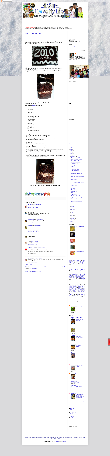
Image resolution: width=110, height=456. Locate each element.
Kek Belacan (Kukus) (74, 198)
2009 (71, 155)
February (73, 218)
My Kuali (72, 352)
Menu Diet (80, 288)
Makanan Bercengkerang (80, 285)
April (72, 215)
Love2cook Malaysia (31, 247)
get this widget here (72, 143)
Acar (70, 260)
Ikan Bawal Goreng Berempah (76, 201)
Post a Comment (29, 264)
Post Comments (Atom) (33, 268)
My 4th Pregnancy (81, 289)
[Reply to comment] (37, 204)
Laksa (83, 284)
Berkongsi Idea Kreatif (80, 261)
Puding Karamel (74, 192)
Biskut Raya (71, 262)
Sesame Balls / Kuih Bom (75, 160)
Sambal (75, 295)
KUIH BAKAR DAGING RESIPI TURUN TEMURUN (79, 345)
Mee (76, 287)
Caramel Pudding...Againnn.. (76, 183)
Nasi (70, 290)
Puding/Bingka (82, 291)
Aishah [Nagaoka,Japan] (74, 414)
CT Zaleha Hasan (31, 219)
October (72, 206)
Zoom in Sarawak (81, 301)
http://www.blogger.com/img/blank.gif (74, 276)
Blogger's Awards (79, 262)
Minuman (75, 289)
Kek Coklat (83, 278)
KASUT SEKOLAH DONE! (75, 382)
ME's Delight (30, 258)
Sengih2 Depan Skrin (72, 296)
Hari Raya (76, 275)
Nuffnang (74, 290)
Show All (84, 360)
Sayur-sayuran (81, 295)
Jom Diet (74, 277)
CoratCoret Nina (74, 381)
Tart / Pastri (75, 298)
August (72, 209)
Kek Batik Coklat (74, 185)
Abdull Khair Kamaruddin (74, 407)
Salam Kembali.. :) (74, 203)
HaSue (77, 53)
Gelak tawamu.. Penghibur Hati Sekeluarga (77, 272)
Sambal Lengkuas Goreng (75, 177)
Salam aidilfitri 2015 (78, 245)
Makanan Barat (72, 285)
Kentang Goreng (74, 179)
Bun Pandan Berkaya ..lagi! (76, 162)
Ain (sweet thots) (73, 412)
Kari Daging (73, 186)
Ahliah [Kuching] (73, 411)
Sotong (75, 297)
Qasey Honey (73, 393)
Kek (78, 278)
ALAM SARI (73, 335)
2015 (71, 147)
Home (45, 266)
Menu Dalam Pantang (72, 288)
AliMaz (71, 417)
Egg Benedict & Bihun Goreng (76, 197)
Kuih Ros (72, 168)
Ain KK (71, 413)
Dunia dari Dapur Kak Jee (75, 343)
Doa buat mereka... (79, 353)
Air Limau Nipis (74, 194)
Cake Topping (73, 264)
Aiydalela (72, 416)
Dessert (81, 270)
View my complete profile (73, 61)
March (72, 216)
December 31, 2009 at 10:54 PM (33, 231)
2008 (71, 221)
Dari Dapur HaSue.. (79, 269)
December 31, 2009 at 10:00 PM (33, 222)
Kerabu (84, 280)
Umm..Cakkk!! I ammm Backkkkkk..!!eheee (75, 170)
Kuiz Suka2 (74, 284)
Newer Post (27, 266)
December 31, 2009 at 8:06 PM (33, 207)
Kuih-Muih (83, 282)
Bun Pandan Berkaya (75, 189)
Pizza (72, 291)
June (72, 212)
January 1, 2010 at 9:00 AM (32, 254)
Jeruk (70, 277)
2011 (71, 152)
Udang (80, 299)
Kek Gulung (73, 279)
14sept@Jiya (72, 405)
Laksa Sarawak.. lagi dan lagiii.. (76, 159)
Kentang (80, 280)
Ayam (78, 260)
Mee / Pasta (81, 287)
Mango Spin (73, 188)
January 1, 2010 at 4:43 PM (32, 262)
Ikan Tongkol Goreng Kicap (76, 165)
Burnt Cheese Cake (79, 386)
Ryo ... (72, 305)
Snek (81, 296)
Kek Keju (78, 279)
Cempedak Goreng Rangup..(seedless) (78, 180)
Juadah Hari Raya (80, 277)
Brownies (70, 263)
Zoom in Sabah (75, 301)
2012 (71, 150)
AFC (71, 409)
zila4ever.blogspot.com (75, 373)
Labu (79, 284)
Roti (78, 294)
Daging (70, 269)
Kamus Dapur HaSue (72, 278)
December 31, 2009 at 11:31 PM (33, 244)
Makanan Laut (80, 286)
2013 (71, 149)
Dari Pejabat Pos (75, 270)
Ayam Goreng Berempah (75, 195)
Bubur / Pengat (82, 263)
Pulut (73, 293)
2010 (71, 153)
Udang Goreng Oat (74, 163)
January (72, 219)
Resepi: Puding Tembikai (79, 251)
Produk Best (76, 291)
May (72, 213)
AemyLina (72, 408)
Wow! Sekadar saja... (79, 306)
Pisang (84, 290)
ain (28, 241)
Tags (82, 297)
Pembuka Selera (79, 290)
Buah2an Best (75, 263)
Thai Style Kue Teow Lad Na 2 (76, 200)
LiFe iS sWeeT (73, 385)
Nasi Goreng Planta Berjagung (76, 173)
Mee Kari (72, 166)
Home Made (82, 275)
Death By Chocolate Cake (33, 33)
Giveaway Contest (75, 274)
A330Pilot (57, 441)
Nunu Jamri (30, 225)
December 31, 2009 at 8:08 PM (33, 215)
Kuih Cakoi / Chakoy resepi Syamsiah (77, 176)
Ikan (82, 276)
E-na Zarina (30, 204)
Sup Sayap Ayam (74, 191)
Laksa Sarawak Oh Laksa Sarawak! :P (77, 182)
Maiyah (29, 235)
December (73, 156)
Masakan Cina (71, 287)
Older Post (63, 266)
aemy (29, 210)
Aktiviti (74, 260)
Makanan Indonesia (72, 286)
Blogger (64, 441)
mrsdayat (34, 105)
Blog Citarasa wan (74, 364)
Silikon (78, 296)
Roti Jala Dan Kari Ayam (79, 226)
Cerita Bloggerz (73, 265)
